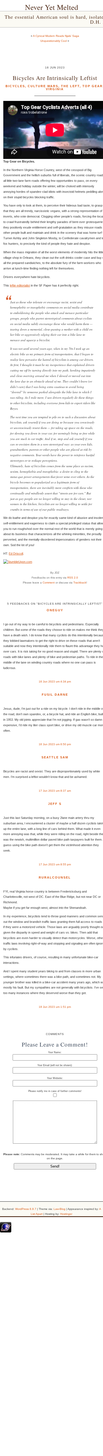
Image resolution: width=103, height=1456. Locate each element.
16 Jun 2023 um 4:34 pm (55, 681)
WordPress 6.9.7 (25, 1208)
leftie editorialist (20, 285)
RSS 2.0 (72, 577)
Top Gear (92, 86)
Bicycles (15, 86)
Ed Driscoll (16, 553)
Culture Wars (43, 86)
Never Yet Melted (51, 7)
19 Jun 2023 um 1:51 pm (55, 1006)
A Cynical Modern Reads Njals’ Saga (56, 35)
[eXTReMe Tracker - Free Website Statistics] (5, 1231)
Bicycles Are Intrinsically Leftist (55, 78)
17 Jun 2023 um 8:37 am (55, 790)
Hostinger (66, 1213)
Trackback (79, 582)
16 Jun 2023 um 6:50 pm (55, 744)
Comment (49, 582)
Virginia (55, 89)
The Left (70, 86)
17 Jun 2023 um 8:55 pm (55, 864)
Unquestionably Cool (53, 40)
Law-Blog (59, 1208)
